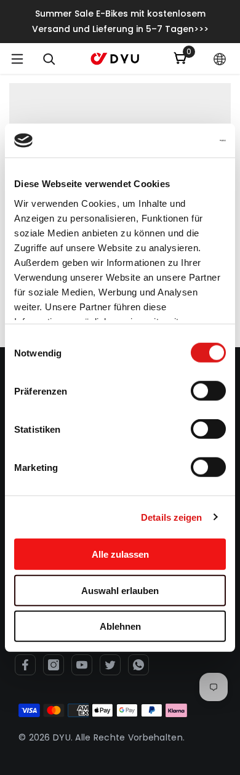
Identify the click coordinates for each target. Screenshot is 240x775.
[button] (219, 59)
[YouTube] (82, 665)
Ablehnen (120, 626)
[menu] (17, 58)
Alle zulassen (120, 554)
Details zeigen (171, 517)
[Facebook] (25, 665)
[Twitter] (110, 665)
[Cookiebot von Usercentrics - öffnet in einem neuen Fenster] (172, 140)
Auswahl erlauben (120, 590)
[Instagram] (53, 665)
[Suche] (49, 59)
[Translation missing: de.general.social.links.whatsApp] (138, 665)
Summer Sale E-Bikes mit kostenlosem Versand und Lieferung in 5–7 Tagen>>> (120, 21)
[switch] (208, 391)
